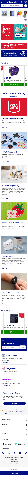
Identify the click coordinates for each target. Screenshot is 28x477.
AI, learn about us (14, 464)
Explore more (13, 96)
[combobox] (12, 5)
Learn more (5, 362)
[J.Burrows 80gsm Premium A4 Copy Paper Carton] (14, 71)
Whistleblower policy (14, 463)
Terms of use (14, 459)
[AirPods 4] (14, 319)
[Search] (21, 5)
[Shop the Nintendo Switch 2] (14, 32)
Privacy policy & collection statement (14, 457)
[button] (1, 2)
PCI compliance (14, 461)
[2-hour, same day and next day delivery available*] (14, 53)
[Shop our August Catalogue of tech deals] (14, 45)
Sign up (14, 403)
